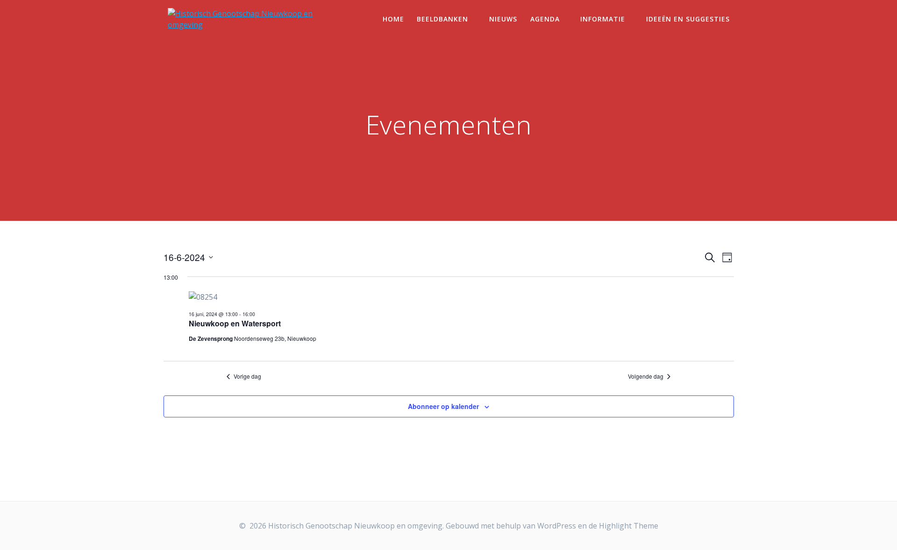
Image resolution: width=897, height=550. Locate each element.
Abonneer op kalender (443, 406)
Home (393, 18)
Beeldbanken (442, 18)
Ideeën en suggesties (688, 18)
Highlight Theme (628, 526)
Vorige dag (247, 376)
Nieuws (503, 18)
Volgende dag (645, 376)
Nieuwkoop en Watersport (235, 323)
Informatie (602, 18)
